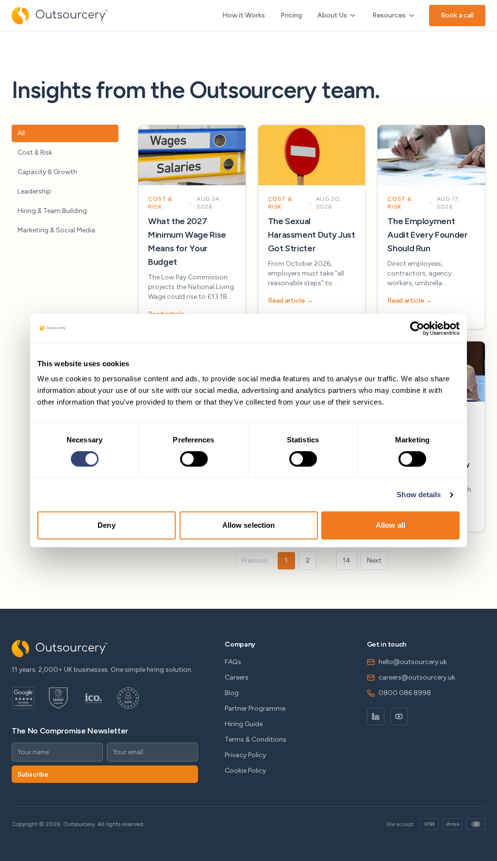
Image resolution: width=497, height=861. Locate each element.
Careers (236, 677)
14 (346, 560)
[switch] (194, 459)
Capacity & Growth (47, 172)
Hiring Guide (244, 724)
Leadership (34, 191)
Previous (254, 560)
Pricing (291, 15)
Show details (419, 494)
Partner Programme (255, 708)
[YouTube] (399, 716)
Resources (389, 15)
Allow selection (248, 525)
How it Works (243, 15)
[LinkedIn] (375, 716)
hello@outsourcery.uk (413, 662)
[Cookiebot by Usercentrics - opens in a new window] (417, 328)
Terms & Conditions (255, 739)
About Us (332, 15)
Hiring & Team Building (52, 211)
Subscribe (33, 774)
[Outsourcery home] (59, 15)
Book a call (457, 15)
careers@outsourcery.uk (417, 677)
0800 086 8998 (405, 693)
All (21, 133)
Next (374, 560)
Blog (232, 693)
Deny (106, 525)
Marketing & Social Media (56, 230)
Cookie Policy (245, 770)
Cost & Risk (34, 152)
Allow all (390, 525)
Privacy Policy (245, 755)
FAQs (233, 662)
